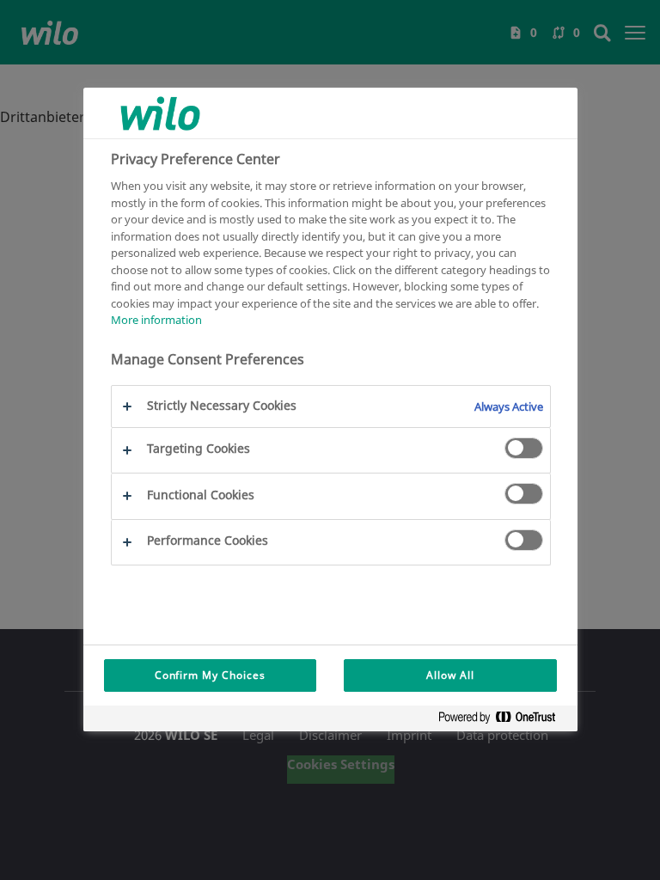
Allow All (450, 675)
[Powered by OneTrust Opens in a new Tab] (503, 720)
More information (156, 319)
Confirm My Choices (210, 675)
